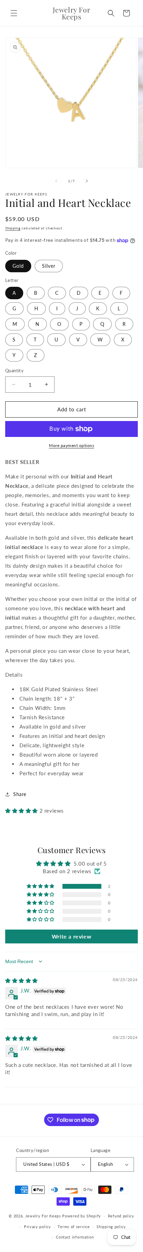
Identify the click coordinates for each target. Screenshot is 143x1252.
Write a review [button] (71, 936)
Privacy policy (37, 1226)
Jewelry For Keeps (43, 1216)
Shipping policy (111, 1226)
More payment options (71, 445)
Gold (18, 266)
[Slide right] (86, 181)
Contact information (75, 1237)
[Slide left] (56, 181)
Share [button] (19, 794)
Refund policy (121, 1216)
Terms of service (74, 1226)
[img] (21, 980)
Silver (49, 266)
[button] (14, 13)
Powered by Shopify (81, 1216)
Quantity (14, 370)
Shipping (12, 228)
